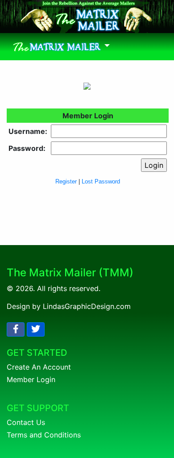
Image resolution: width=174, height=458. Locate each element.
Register (66, 181)
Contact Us (26, 422)
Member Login (31, 379)
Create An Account (39, 366)
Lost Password (101, 181)
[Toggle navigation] (61, 47)
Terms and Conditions (44, 434)
